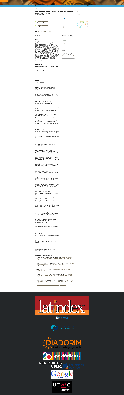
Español (78, 13)
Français (78, 14)
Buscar (88, 5)
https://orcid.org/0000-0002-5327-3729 (42, 25)
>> (37, 287)
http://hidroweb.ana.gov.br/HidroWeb (42, 85)
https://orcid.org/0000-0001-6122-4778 (42, 21)
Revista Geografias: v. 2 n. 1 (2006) (43, 268)
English (78, 11)
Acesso (3, 0)
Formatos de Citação (66, 57)
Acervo (39, 8)
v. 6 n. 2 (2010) (43, 8)
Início (36, 8)
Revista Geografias (39, 4)
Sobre (47, 5)
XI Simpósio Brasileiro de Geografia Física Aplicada (57, 271)
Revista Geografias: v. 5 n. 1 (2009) (58, 279)
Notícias (43, 5)
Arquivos (38, 5)
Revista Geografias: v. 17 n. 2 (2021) (61, 264)
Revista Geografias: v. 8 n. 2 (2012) (66, 262)
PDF (64, 18)
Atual (35, 5)
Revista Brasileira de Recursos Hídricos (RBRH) (62, 269)
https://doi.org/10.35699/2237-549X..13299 (44, 31)
